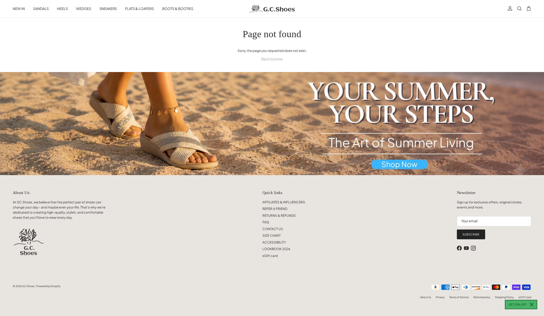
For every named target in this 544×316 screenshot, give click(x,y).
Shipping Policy (504, 297)
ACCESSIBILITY (274, 242)
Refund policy (481, 297)
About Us (425, 297)
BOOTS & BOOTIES (177, 8)
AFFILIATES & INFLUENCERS (283, 202)
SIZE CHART (271, 235)
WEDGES (83, 8)
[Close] (531, 304)
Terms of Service (459, 297)
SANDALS (41, 8)
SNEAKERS (108, 8)
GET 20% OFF (518, 304)
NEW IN (19, 8)
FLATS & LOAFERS (139, 8)
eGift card (270, 256)
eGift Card (524, 297)
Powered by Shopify (48, 286)
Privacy (440, 297)
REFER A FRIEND (274, 209)
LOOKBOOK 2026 (276, 249)
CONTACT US (272, 229)
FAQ (265, 222)
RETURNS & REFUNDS (279, 215)
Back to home (272, 59)
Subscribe (471, 234)
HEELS (62, 8)
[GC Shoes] (272, 8)
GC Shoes (28, 286)
